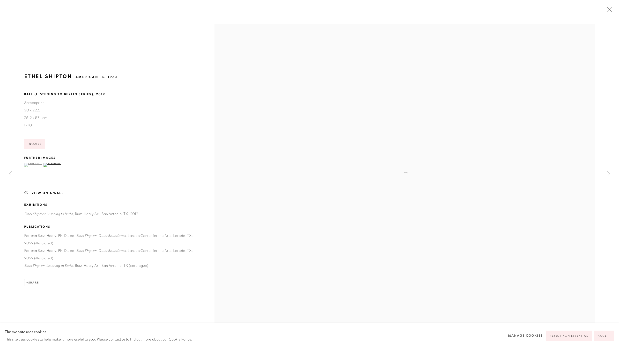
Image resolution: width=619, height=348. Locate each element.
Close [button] (608, 10)
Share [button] (33, 282)
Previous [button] (10, 174)
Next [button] (608, 174)
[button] (33, 165)
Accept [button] (604, 335)
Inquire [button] (34, 144)
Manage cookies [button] (525, 335)
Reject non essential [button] (569, 335)
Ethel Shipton (48, 76)
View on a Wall (47, 193)
